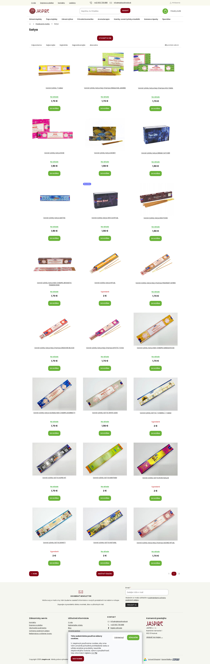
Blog (69, 628)
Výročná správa (74, 631)
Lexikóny (72, 3)
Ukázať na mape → (154, 637)
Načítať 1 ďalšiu (105, 574)
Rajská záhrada (116, 628)
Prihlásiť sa (131, 605)
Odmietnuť (119, 637)
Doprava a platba (47, 3)
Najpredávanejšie (78, 45)
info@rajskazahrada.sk (119, 621)
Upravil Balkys (167, 659)
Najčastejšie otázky (75, 625)
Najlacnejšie (50, 45)
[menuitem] (35, 19)
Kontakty (61, 3)
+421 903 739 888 (117, 625)
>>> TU (94, 653)
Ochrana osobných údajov (39, 631)
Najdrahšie (64, 45)
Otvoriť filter (105, 38)
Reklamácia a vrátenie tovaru (40, 634)
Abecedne (94, 45)
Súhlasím (133, 637)
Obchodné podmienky (37, 628)
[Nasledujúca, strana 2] (174, 574)
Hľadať (125, 10)
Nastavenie (77, 659)
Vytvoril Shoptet (154, 659)
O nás (33, 3)
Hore (35, 574)
